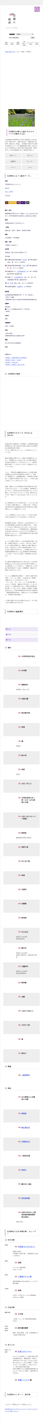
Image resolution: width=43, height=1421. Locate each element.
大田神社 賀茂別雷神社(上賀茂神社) (16, 357)
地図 (18, 43)
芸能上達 (23, 202)
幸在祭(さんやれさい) (26, 1247)
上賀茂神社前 (21, 271)
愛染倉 (23, 1113)
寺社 (7, 202)
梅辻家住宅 (25, 1128)
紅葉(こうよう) (24, 1380)
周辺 (9, 640)
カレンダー (30, 43)
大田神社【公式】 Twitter (13, 360)
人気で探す (24, 43)
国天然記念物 (13, 202)
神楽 (28, 202)
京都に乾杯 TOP (10, 51)
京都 (11, 283)
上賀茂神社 (25, 1075)
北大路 (25, 260)
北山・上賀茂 (9, 191)
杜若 (18, 202)
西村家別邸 (25, 1198)
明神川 (23, 1170)
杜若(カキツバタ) (25, 1351)
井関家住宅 (25, 1142)
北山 (24, 265)
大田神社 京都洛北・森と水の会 (14, 364)
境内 (9, 629)
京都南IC (20, 286)
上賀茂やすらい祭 (25, 1277)
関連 (9, 634)
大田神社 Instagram (11, 362)
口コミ (37, 43)
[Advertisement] (22, 68)
